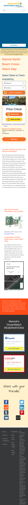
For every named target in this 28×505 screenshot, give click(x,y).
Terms (22, 289)
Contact (5, 444)
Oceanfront (14, 431)
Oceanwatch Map (9, 234)
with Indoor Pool (13, 452)
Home (4, 431)
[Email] (18, 417)
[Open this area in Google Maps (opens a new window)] (7, 289)
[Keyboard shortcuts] (8, 289)
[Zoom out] (21, 287)
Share (5, 126)
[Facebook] (6, 402)
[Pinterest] (21, 412)
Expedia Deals (15, 114)
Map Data (11, 289)
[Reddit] (6, 407)
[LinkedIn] (21, 407)
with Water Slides (13, 445)
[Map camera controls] (21, 276)
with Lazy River (13, 437)
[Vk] (6, 417)
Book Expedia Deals (7, 124)
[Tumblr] (6, 412)
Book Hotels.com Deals (19, 124)
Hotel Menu (14, 45)
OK (18, 272)
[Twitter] (21, 402)
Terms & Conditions (5, 440)
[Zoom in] (21, 284)
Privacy (5, 435)
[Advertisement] (14, 28)
